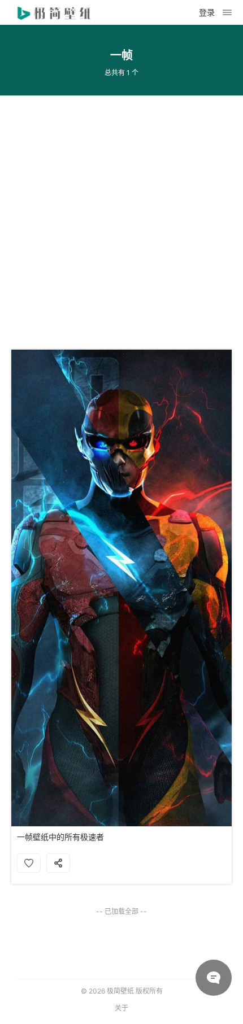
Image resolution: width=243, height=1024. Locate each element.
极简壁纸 (120, 991)
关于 (121, 1008)
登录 (207, 12)
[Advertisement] (121, 216)
